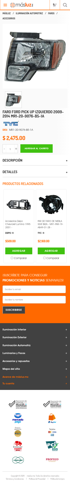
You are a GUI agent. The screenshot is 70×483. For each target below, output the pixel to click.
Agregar (18, 250)
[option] (35, 56)
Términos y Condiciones (15, 479)
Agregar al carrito (37, 148)
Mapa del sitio (11, 368)
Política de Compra (57, 479)
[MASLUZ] (7, 13)
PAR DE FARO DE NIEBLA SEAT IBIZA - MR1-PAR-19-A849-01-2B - (50, 227)
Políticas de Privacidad (37, 479)
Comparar (20, 258)
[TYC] (35, 123)
